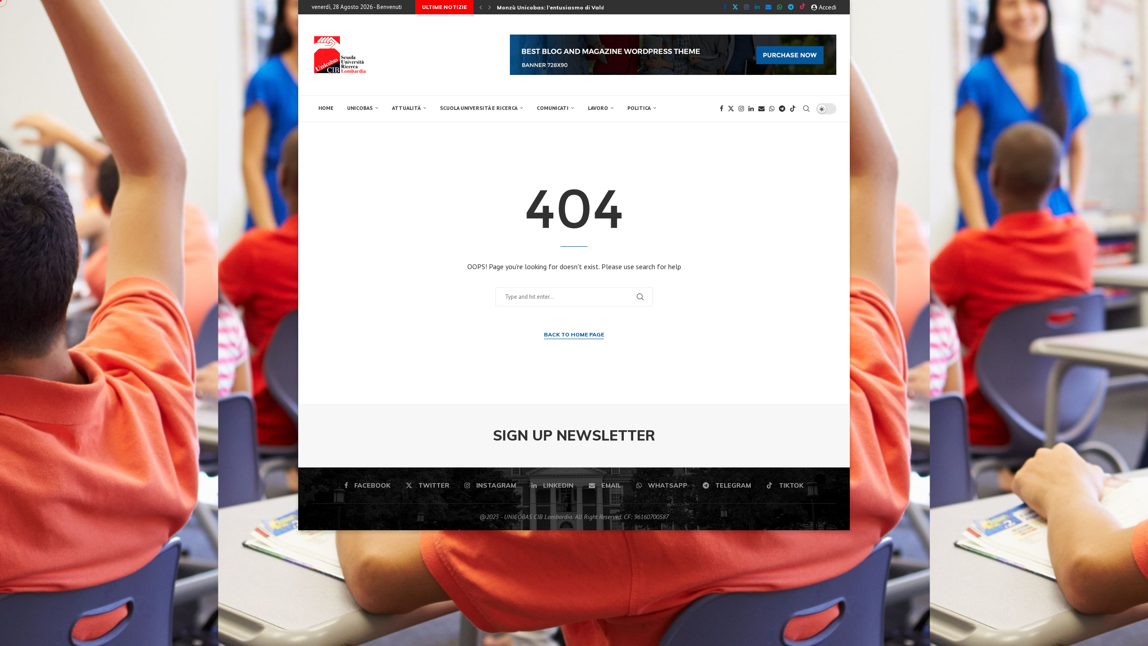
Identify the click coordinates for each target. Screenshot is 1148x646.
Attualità (406, 108)
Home (326, 108)
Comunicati (553, 108)
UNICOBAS (360, 108)
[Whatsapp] (779, 7)
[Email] (768, 7)
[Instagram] (746, 7)
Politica (639, 108)
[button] (480, 7)
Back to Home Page (574, 334)
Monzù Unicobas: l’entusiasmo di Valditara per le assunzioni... (585, 7)
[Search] (806, 109)
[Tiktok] (802, 7)
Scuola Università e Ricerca (478, 108)
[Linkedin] (757, 7)
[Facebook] (724, 7)
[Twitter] (735, 7)
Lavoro (598, 108)
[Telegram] (791, 7)
